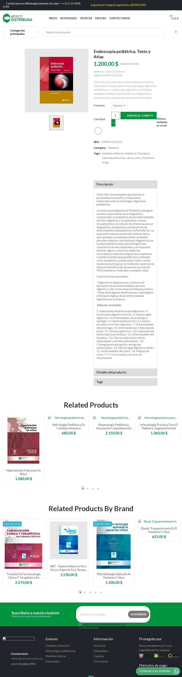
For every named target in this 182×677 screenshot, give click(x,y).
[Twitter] (103, 172)
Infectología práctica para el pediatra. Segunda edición (159, 426)
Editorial (118, 153)
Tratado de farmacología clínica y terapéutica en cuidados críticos (24, 575)
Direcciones (101, 661)
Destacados (53, 661)
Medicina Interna (56, 656)
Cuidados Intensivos (57, 645)
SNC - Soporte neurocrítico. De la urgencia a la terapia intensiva (68, 568)
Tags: (97, 153)
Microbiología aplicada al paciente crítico (113, 575)
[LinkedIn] (117, 172)
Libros (130, 157)
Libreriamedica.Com (113, 157)
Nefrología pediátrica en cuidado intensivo (68, 426)
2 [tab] (87, 488)
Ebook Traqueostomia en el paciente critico (159, 530)
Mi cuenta (99, 645)
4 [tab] (98, 488)
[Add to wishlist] (98, 130)
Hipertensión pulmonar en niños (23, 472)
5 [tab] (101, 592)
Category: (100, 147)
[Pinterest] (110, 172)
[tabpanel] (23, 449)
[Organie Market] (19, 640)
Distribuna (143, 153)
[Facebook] (96, 172)
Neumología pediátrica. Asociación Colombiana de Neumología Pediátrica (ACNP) (113, 426)
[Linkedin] (176, 614)
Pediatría (130, 153)
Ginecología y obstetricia (60, 650)
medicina (107, 153)
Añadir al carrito (139, 115)
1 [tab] (82, 488)
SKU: (97, 141)
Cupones (99, 656)
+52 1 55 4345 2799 (23, 664)
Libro (138, 157)
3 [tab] (93, 488)
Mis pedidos (101, 650)
